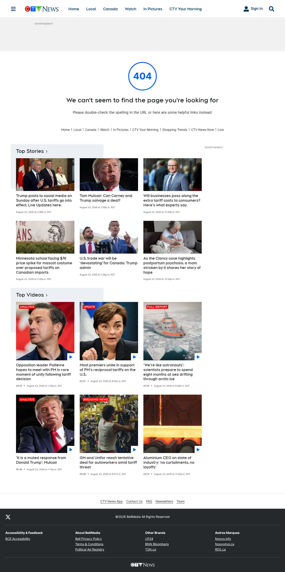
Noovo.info (223, 539)
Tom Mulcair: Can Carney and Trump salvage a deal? (106, 198)
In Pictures (152, 9)
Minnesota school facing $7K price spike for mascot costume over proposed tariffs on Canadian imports (44, 265)
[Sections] (13, 8)
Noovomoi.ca (224, 544)
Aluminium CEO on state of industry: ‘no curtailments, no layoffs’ (168, 462)
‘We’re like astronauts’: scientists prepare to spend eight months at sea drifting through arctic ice (168, 372)
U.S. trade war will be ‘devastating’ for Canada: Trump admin (109, 263)
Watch (130, 9)
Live (221, 129)
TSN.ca (150, 549)
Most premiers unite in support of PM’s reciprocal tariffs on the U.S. (108, 370)
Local (91, 9)
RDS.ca (220, 549)
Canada (110, 9)
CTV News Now (202, 129)
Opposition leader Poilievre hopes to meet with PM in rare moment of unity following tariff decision (43, 372)
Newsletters (164, 501)
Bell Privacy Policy (88, 539)
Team (181, 501)
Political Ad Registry (89, 549)
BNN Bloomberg (157, 544)
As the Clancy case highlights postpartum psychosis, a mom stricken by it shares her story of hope (172, 265)
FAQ (149, 501)
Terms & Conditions (89, 544)
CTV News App (111, 501)
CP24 (149, 539)
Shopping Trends (174, 129)
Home (73, 9)
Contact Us (134, 501)
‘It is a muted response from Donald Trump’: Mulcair (41, 460)
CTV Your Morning (185, 9)
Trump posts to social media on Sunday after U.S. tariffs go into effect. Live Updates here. (44, 200)
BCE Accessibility (17, 539)
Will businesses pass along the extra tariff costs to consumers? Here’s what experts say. (171, 200)
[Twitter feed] (8, 516)
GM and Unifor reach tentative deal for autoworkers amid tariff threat (108, 462)
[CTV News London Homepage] (42, 9)
